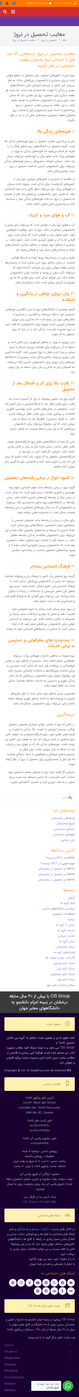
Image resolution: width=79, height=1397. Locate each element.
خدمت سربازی (66, 936)
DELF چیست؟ (54, 857)
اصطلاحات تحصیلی (63, 914)
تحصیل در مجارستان (50, 868)
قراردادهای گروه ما (64, 952)
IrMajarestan (12, 1358)
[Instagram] (21, 1283)
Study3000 (10, 1351)
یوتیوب (54, 1229)
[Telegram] (38, 1291)
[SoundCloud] (54, 1291)
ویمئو (35, 1229)
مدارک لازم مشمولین (63, 974)
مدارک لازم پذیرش (64, 963)
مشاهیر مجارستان (64, 829)
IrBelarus (10, 1390)
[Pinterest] (13, 1283)
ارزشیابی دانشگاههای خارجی (58, 908)
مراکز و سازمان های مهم (61, 985)
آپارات (44, 1229)
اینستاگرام (23, 1229)
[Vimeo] (29, 1283)
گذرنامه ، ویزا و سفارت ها (60, 957)
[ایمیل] (71, 1283)
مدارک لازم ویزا (66, 979)
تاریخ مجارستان (65, 823)
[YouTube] (38, 1283)
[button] (13, 11)
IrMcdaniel (11, 1371)
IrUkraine (10, 1383)
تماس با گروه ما (65, 925)
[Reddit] (46, 1291)
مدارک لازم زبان (66, 968)
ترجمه (71, 919)
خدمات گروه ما (66, 930)
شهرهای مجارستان (64, 834)
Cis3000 (9, 1345)
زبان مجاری (68, 840)
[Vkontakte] (71, 1291)
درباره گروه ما (67, 941)
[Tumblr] (62, 1291)
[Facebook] (14, 3)
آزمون (71, 897)
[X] (7, 3)
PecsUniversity (14, 1377)
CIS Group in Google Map (39, 1202)
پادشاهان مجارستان (63, 818)
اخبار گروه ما (67, 903)
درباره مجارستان (65, 946)
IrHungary (10, 1364)
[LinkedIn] (46, 1283)
